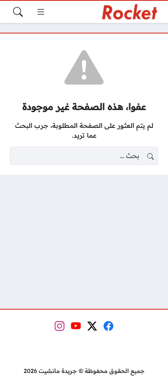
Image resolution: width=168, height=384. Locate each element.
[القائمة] (41, 12)
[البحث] (18, 12)
